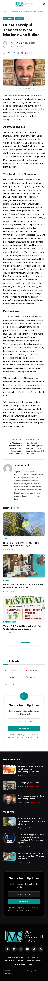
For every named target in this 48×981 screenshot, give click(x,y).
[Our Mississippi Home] (24, 4)
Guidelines (20, 964)
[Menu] (4, 4)
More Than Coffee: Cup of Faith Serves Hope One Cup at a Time (31, 856)
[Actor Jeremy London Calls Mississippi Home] (9, 799)
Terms (30, 964)
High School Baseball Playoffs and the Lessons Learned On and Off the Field (35, 448)
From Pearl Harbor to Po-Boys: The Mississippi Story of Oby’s (31, 821)
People (19, 19)
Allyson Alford (16, 43)
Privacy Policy (25, 737)
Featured (8, 19)
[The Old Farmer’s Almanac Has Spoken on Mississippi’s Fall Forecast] (9, 769)
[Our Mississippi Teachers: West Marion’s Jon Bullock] (24, 72)
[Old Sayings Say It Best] (9, 785)
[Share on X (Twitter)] (18, 53)
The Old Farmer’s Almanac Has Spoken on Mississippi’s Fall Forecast (31, 769)
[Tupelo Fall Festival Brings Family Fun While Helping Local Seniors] (24, 607)
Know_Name (7, 973)
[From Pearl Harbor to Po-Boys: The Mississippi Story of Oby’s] (24, 524)
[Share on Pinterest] (22, 53)
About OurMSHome (17, 957)
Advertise (33, 957)
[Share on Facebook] (14, 53)
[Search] (44, 4)
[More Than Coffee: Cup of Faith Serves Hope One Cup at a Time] (24, 565)
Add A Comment (23, 643)
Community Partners (14, 961)
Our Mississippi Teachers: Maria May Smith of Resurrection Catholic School (15, 448)
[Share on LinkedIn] (26, 53)
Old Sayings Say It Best (29, 782)
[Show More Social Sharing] (31, 53)
